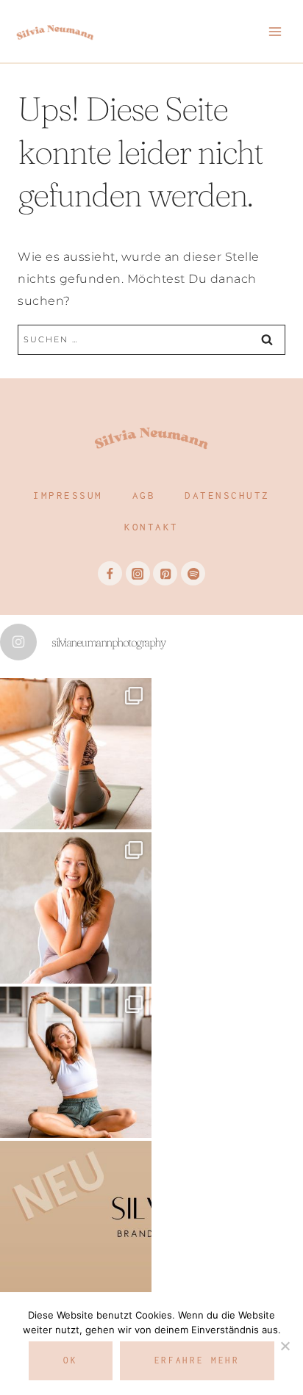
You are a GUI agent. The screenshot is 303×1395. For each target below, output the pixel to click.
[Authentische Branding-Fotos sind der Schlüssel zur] (76, 1062)
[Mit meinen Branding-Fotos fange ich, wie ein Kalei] (76, 908)
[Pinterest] (165, 573)
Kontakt (151, 527)
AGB (144, 495)
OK (70, 1360)
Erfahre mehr (197, 1360)
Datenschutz (227, 495)
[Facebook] (110, 573)
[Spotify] (193, 573)
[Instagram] (138, 573)
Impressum (68, 495)
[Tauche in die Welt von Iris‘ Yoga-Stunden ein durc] (76, 753)
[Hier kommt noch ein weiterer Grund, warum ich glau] (76, 1216)
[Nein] (284, 1345)
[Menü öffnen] (274, 31)
